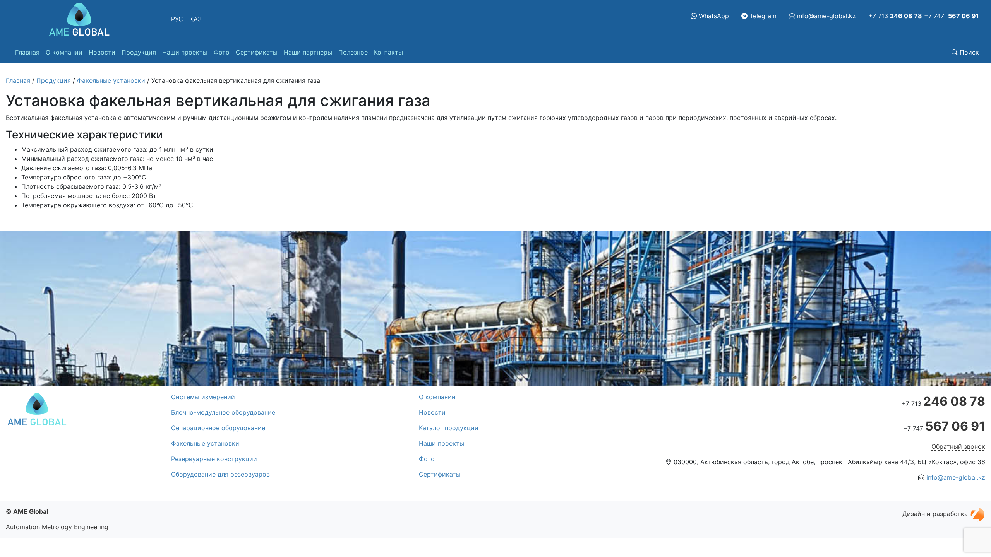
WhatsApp (713, 16)
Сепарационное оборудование (218, 428)
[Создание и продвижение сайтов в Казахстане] (977, 514)
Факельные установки (111, 80)
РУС (177, 19)
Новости (102, 52)
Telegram (762, 16)
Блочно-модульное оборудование (223, 412)
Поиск (968, 52)
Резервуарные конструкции (214, 459)
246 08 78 (906, 16)
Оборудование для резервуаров (220, 474)
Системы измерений (203, 397)
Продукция (139, 52)
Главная (27, 52)
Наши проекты (184, 52)
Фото (222, 52)
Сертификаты (257, 52)
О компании (64, 52)
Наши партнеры (308, 52)
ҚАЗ (195, 19)
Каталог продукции (448, 428)
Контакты (388, 52)
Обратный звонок (958, 446)
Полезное (353, 52)
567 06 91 (963, 16)
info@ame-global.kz (825, 16)
